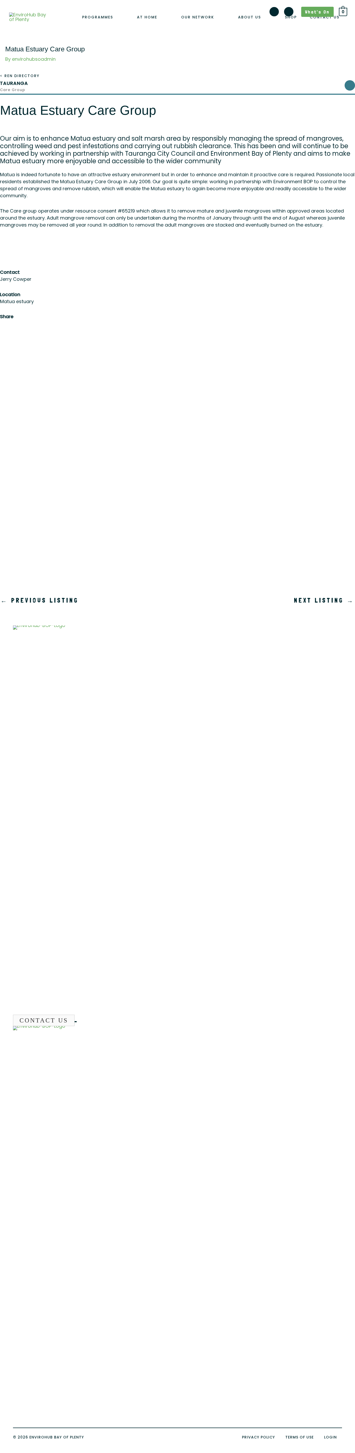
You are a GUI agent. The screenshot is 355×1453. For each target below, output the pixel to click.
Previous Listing (40, 600)
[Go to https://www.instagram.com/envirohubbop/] (274, 12)
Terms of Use (299, 1437)
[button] (116, 17)
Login (330, 1437)
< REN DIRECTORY (20, 75)
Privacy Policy (258, 1437)
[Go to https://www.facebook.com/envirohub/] (288, 12)
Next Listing (324, 600)
